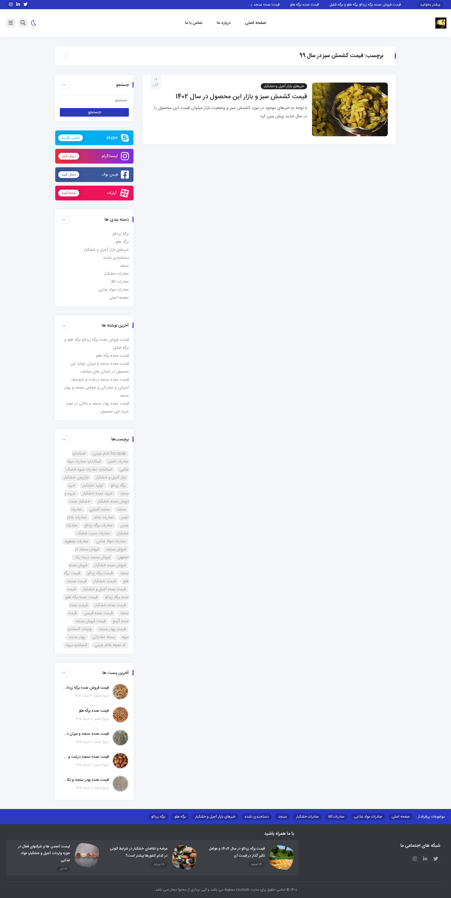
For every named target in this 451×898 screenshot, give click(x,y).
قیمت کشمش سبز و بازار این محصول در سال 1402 (241, 96)
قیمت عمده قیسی (98, 613)
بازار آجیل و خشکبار (111, 477)
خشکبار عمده (80, 501)
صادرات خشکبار (116, 273)
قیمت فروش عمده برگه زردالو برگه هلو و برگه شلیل (376, 5)
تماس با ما (193, 23)
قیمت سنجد (76, 581)
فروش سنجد (116, 549)
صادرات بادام (104, 517)
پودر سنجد (76, 637)
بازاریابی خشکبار (76, 477)
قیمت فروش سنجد (90, 621)
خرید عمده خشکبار (98, 493)
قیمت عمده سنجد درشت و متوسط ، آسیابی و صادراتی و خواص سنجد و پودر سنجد (96, 387)
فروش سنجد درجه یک (92, 557)
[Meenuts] (440, 23)
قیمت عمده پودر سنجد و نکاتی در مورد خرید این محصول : (86, 780)
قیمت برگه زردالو (100, 573)
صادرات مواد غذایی (113, 289)
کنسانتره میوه (76, 645)
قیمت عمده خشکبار (110, 605)
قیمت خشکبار (105, 581)
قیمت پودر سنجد (112, 629)
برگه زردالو (121, 233)
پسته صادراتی (103, 637)
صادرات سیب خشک (93, 533)
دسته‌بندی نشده (116, 257)
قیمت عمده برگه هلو (315, 5)
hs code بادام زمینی (109, 453)
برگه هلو (122, 241)
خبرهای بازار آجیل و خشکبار (284, 86)
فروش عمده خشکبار (110, 565)
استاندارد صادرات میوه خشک (89, 469)
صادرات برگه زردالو (99, 525)
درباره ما (224, 23)
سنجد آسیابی (99, 509)
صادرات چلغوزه (76, 541)
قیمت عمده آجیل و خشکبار (104, 589)
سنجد (124, 265)
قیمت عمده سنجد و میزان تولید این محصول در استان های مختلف (86, 734)
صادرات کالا (120, 281)
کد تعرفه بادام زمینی (110, 645)
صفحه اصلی (255, 23)
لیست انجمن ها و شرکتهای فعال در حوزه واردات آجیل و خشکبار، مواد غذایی (44, 853)
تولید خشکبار (93, 485)
